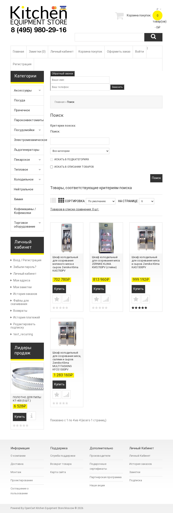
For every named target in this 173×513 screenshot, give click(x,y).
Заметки (134, 472)
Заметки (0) (37, 51)
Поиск (70, 102)
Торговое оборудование (24, 224)
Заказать (117, 87)
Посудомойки (24, 130)
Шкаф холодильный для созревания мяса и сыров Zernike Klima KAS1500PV (145, 262)
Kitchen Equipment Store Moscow (55, 508)
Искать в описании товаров (74, 166)
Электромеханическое (29, 140)
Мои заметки (22, 287)
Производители (100, 455)
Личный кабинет (62, 51)
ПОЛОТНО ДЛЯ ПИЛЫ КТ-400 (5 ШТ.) (27, 399)
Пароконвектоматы (29, 120)
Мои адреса (21, 280)
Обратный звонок (62, 73)
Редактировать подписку (23, 325)
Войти (139, 51)
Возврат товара (61, 463)
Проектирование (22, 480)
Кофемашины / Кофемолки (25, 211)
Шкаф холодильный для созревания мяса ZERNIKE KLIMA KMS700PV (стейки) (106, 262)
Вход (16, 260)
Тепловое (21, 169)
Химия (18, 199)
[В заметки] (57, 299)
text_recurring (23, 334)
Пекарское (22, 160)
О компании (18, 455)
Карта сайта (58, 472)
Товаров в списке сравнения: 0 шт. (74, 209)
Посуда (19, 100)
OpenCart (29, 508)
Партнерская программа (106, 477)
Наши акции (97, 485)
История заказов (25, 294)
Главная (18, 51)
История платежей (26, 317)
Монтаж (16, 472)
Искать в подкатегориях (71, 159)
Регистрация (22, 64)
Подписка (135, 480)
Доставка (17, 463)
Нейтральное (23, 189)
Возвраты (20, 310)
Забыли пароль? (24, 267)
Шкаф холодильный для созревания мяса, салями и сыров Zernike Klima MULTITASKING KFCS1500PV (67, 361)
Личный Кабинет (139, 455)
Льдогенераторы (26, 150)
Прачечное (22, 110)
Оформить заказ (118, 51)
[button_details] (31, 416)
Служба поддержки (62, 455)
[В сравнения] (66, 299)
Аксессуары (23, 90)
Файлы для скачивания (20, 302)
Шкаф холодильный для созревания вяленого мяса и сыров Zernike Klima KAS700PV (65, 264)
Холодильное (24, 179)
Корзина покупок (90, 51)
